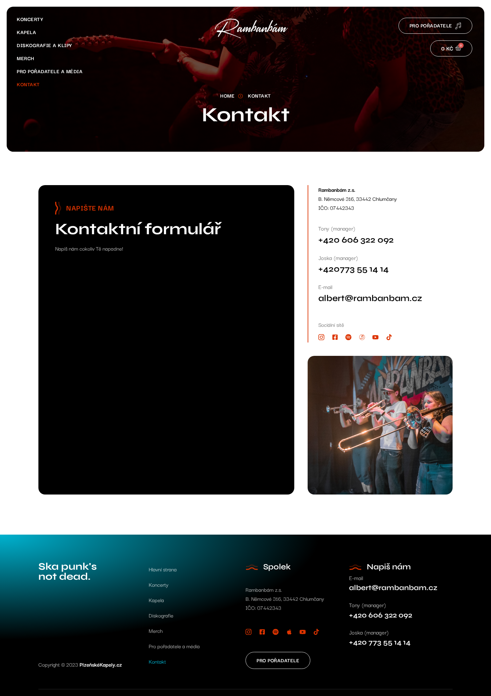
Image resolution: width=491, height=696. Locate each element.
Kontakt (28, 84)
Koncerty (30, 19)
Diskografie (161, 615)
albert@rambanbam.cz (370, 298)
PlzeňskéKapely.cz (100, 664)
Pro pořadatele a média (50, 71)
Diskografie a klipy (44, 45)
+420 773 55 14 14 (380, 642)
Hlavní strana (163, 569)
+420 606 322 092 (356, 240)
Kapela (26, 32)
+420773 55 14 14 (353, 269)
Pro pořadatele (431, 25)
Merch (25, 58)
